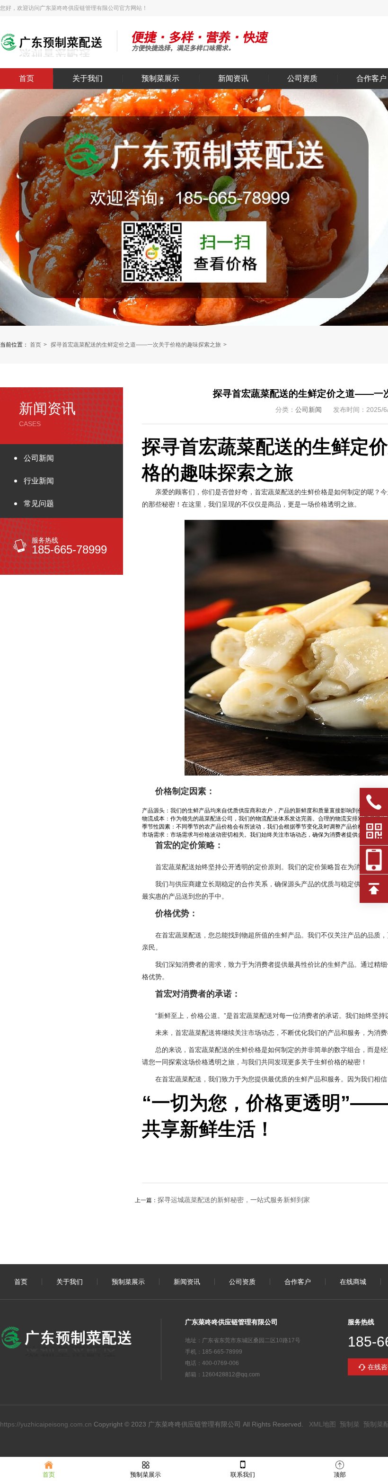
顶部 (340, 1474)
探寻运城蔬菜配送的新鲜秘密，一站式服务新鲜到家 (234, 1200)
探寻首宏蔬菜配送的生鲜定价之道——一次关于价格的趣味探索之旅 (136, 344)
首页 (26, 78)
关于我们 (87, 78)
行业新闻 (39, 481)
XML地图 (322, 1424)
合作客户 (297, 1281)
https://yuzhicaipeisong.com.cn (46, 1424)
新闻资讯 (233, 78)
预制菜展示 (160, 78)
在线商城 (353, 1281)
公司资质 (302, 78)
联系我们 (242, 1474)
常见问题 (39, 504)
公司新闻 (39, 458)
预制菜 (350, 1424)
